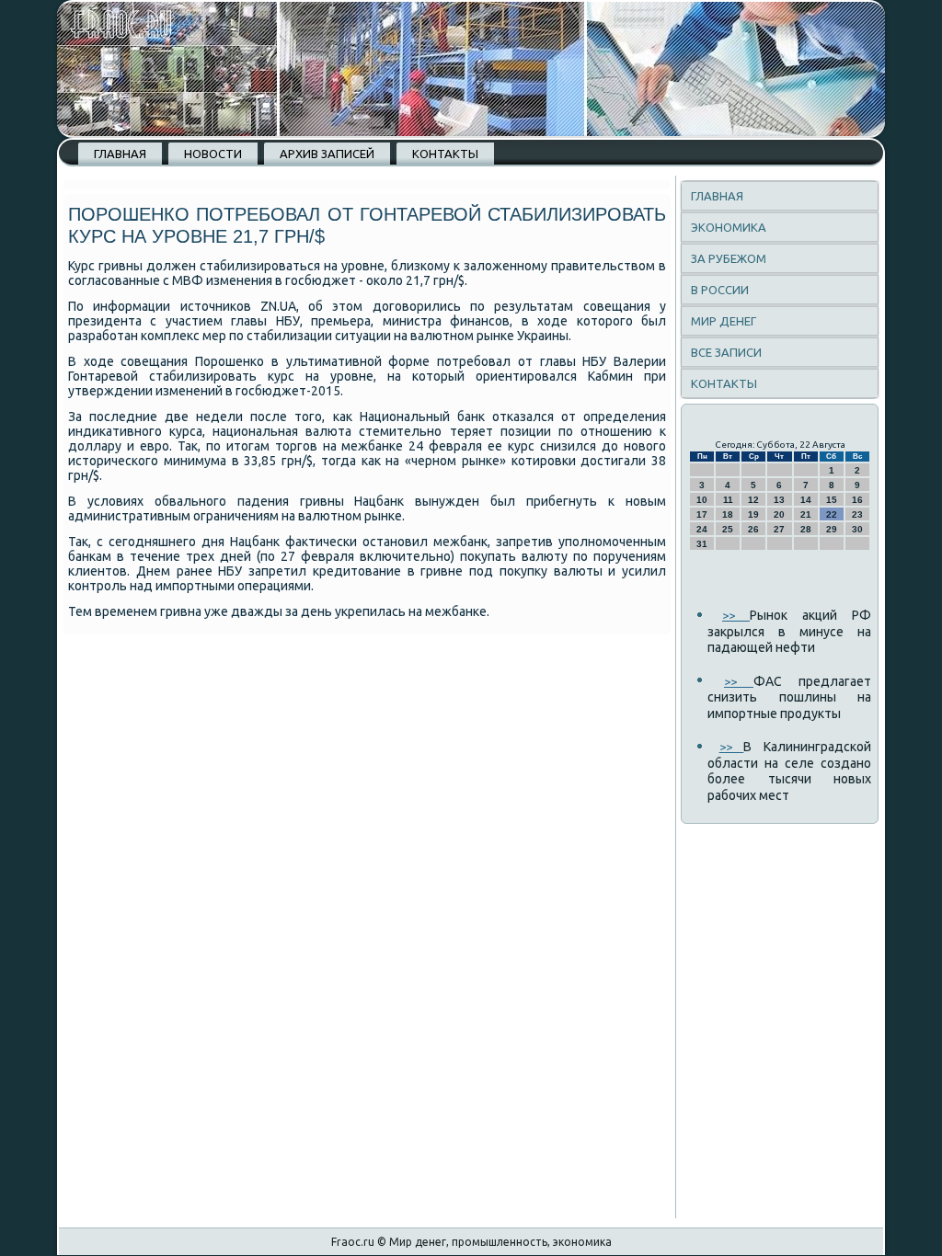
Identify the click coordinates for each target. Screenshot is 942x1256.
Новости (213, 153)
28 (805, 529)
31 (701, 544)
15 (831, 500)
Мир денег (723, 320)
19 (753, 514)
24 (701, 529)
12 (753, 500)
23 (857, 514)
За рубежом (728, 258)
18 (727, 514)
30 (857, 529)
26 (753, 529)
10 (701, 500)
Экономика (728, 227)
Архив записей (327, 153)
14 (805, 500)
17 (701, 514)
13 (779, 500)
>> (736, 615)
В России (720, 289)
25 (727, 529)
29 (831, 529)
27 (779, 529)
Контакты (445, 153)
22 (831, 514)
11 (728, 500)
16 (857, 500)
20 (779, 514)
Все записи (726, 352)
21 (805, 514)
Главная (120, 153)
